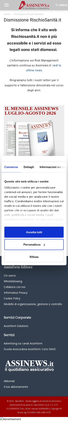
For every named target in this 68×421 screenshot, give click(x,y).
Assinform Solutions (16, 326)
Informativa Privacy (15, 292)
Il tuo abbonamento (16, 386)
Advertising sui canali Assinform (23, 343)
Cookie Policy (12, 298)
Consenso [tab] (11, 166)
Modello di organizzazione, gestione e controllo (33, 304)
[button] (6, 5)
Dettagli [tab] (29, 166)
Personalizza (31, 244)
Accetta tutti (34, 232)
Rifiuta (34, 256)
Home (7, 14)
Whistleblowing (13, 281)
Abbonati (9, 381)
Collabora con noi (14, 287)
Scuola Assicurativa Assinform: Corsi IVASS (30, 349)
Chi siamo (10, 275)
